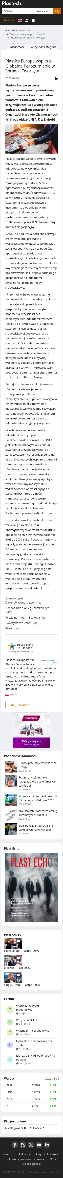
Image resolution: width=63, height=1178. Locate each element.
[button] (27, 20)
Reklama (9, 20)
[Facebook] (14, 1145)
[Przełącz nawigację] (33, 20)
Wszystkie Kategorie (43, 47)
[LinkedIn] (47, 1145)
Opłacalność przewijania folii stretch (34, 1043)
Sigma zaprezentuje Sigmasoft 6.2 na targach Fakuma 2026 (37, 798)
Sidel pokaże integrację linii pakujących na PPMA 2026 (35, 827)
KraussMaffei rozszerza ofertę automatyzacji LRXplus (37, 813)
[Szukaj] (57, 11)
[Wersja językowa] (20, 20)
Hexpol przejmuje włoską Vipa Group (37, 765)
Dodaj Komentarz (19, 705)
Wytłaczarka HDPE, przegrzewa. (28, 1007)
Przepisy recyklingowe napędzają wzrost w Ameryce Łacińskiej (37, 781)
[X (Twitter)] (31, 1145)
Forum (9, 999)
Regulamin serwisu (48, 1154)
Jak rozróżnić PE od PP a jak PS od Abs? (35, 1057)
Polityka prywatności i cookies (25, 1159)
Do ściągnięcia (31, 1164)
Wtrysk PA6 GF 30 (27, 1020)
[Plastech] (12, 3)
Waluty (9, 1078)
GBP (9, 1099)
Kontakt (8, 1154)
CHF (9, 1106)
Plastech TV (12, 935)
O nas (53, 1159)
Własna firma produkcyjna (33, 1030)
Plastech (10, 30)
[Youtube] (39, 1145)
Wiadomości (25, 30)
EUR (9, 1085)
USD (9, 1092)
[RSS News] (22, 1145)
